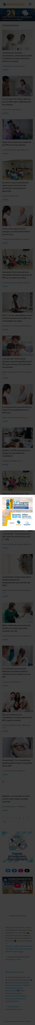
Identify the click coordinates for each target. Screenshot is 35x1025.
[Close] (34, 496)
